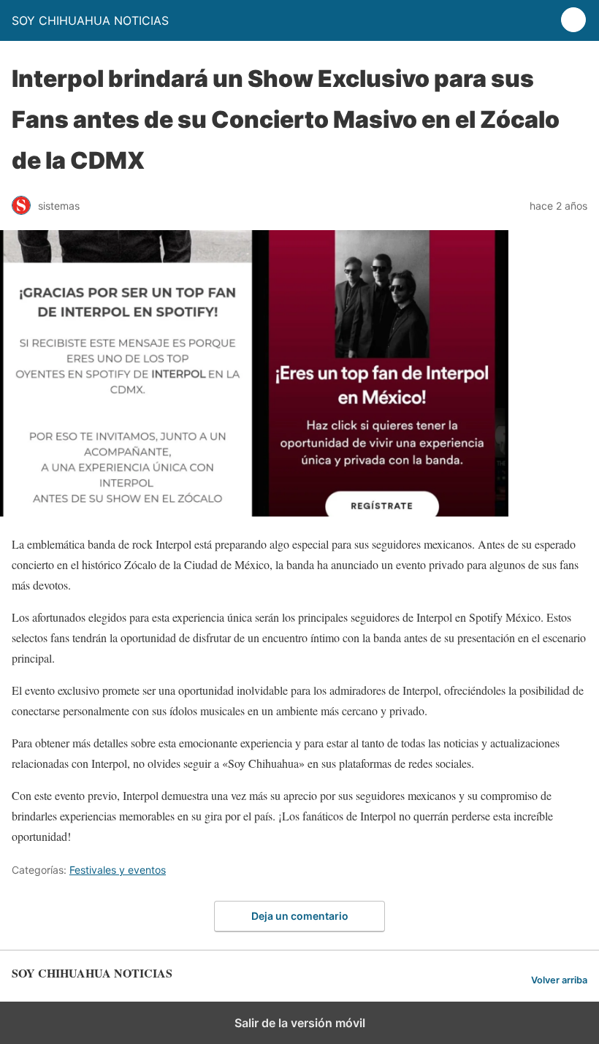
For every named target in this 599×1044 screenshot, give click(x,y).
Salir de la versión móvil (299, 1023)
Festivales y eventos (117, 870)
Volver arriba (559, 980)
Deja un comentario (299, 916)
